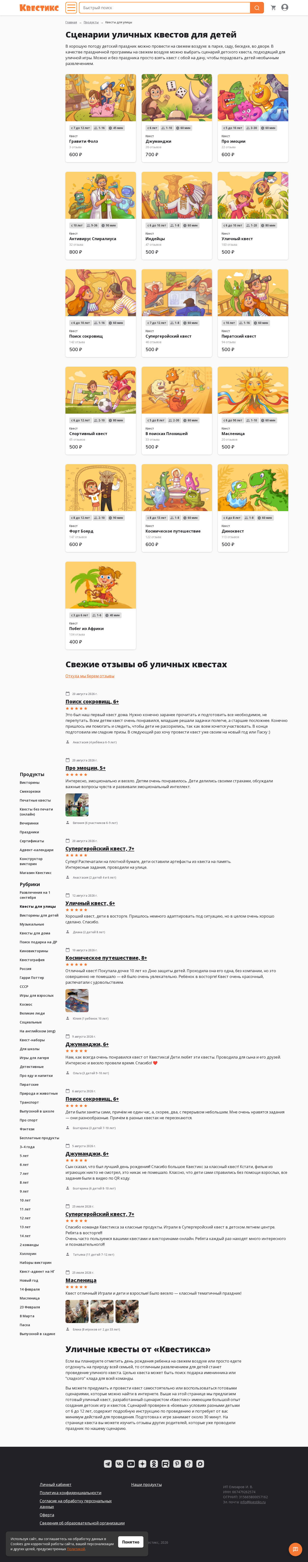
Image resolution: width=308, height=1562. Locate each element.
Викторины (29, 782)
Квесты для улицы (38, 906)
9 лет (24, 1191)
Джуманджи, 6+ (87, 1044)
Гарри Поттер (32, 977)
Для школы (29, 1049)
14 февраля (30, 1289)
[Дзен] (142, 1464)
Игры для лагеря (34, 1057)
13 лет (25, 1227)
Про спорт (29, 1120)
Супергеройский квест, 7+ (99, 848)
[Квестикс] (39, 7)
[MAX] (200, 1464)
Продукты (91, 22)
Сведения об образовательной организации (82, 1523)
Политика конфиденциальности (70, 1492)
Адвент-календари (36, 850)
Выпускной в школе (37, 1111)
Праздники (29, 832)
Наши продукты (146, 1484)
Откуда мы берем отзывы (89, 676)
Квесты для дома (35, 933)
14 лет (25, 1236)
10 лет (25, 1200)
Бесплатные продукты (39, 1138)
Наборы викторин (35, 1262)
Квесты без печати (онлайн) (36, 811)
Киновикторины (34, 951)
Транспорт (29, 1102)
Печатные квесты (35, 800)
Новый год (29, 1280)
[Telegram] (108, 1464)
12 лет (25, 1218)
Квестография (32, 960)
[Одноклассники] (154, 1464)
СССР (24, 986)
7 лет (24, 1173)
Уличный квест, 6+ (90, 903)
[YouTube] (131, 1464)
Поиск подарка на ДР (38, 942)
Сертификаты (32, 841)
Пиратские (29, 1084)
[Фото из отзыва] (77, 804)
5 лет (24, 1155)
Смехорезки (30, 791)
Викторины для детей (39, 915)
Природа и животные (39, 1093)
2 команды (29, 1244)
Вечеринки (29, 823)
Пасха (25, 1325)
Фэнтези (27, 1129)
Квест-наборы (32, 1040)
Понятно (130, 1542)
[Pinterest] (177, 1464)
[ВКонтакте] (119, 1464)
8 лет (24, 1182)
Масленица (30, 1298)
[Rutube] (165, 1464)
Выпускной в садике (37, 1333)
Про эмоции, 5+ (85, 768)
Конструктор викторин (31, 861)
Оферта (47, 1514)
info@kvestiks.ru (253, 1502)
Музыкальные (32, 924)
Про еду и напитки (36, 1075)
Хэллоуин (28, 1253)
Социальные (31, 1022)
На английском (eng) (37, 1031)
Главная (71, 22)
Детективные (32, 1066)
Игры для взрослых (37, 995)
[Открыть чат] (295, 1549)
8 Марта (27, 1316)
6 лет (24, 1164)
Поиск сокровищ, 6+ (92, 701)
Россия (25, 968)
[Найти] (257, 8)
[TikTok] (188, 1464)
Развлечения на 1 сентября (35, 895)
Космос (26, 1004)
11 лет (25, 1209)
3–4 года (27, 1146)
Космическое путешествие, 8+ (106, 957)
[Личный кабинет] (284, 7)
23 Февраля (30, 1307)
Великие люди (32, 1013)
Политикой (76, 1549)
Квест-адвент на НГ (37, 1271)
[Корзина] (273, 8)
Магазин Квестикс (35, 872)
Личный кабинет (55, 1484)
